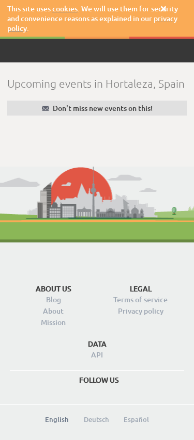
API (97, 355)
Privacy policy (140, 311)
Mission (53, 322)
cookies (65, 8)
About (53, 311)
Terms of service (140, 299)
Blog (53, 299)
